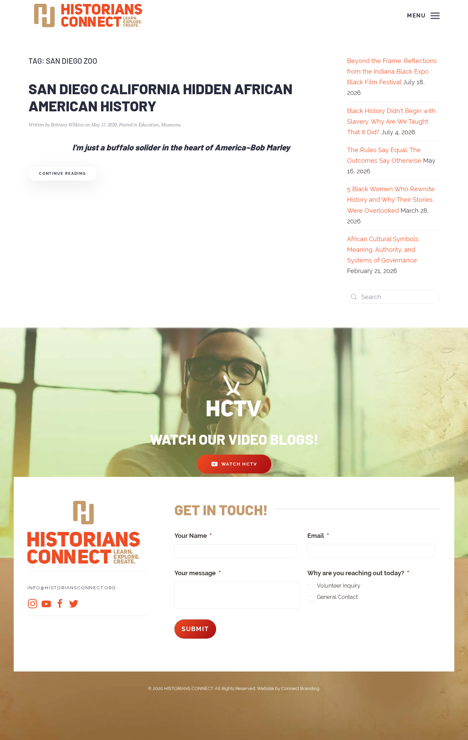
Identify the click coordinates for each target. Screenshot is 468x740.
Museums (171, 124)
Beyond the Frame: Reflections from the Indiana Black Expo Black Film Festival (392, 71)
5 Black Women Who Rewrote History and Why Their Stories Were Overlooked (391, 199)
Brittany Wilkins (67, 124)
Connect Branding (300, 688)
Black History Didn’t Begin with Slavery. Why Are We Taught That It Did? (391, 121)
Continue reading (62, 173)
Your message (197, 573)
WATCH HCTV (239, 464)
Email (318, 535)
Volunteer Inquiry (338, 585)
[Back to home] (89, 16)
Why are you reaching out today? (358, 573)
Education (148, 124)
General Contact (337, 597)
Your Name (193, 535)
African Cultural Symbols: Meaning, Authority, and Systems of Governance (383, 249)
